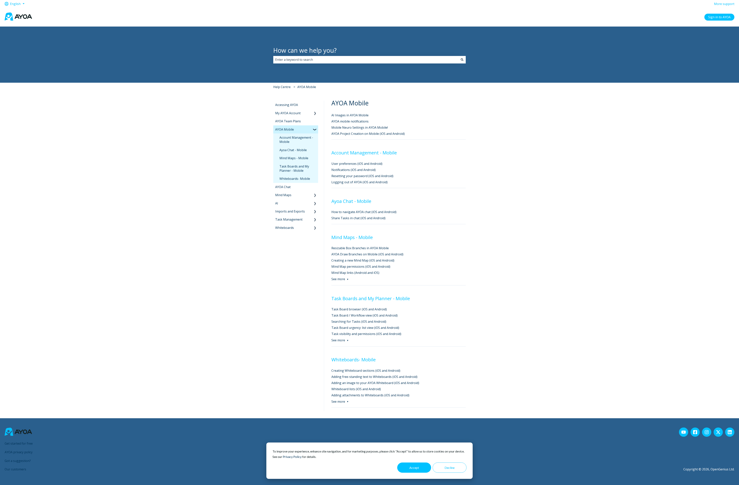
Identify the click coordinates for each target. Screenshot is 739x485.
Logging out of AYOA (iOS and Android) (359, 182)
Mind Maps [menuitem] (283, 195)
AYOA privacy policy (19, 452)
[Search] (462, 59)
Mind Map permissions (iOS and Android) (360, 266)
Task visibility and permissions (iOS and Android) (366, 334)
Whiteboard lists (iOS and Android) (356, 389)
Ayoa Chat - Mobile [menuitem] (293, 150)
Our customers (15, 469)
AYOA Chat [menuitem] (283, 187)
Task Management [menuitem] (289, 219)
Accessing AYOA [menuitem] (286, 105)
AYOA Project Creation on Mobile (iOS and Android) (368, 134)
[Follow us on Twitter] (718, 432)
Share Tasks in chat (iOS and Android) (358, 218)
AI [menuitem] (276, 203)
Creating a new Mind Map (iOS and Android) (362, 260)
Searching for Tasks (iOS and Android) (358, 321)
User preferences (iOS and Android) (356, 164)
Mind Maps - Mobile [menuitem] (293, 158)
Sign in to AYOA (719, 17)
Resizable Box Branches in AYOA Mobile (360, 248)
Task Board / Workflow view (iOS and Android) (364, 315)
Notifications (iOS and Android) (353, 170)
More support (724, 4)
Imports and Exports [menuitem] (290, 211)
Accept (414, 467)
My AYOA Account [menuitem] (288, 113)
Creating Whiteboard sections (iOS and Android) (365, 370)
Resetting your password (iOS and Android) (362, 176)
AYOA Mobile (306, 87)
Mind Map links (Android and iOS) (355, 273)
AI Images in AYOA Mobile (350, 115)
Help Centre (282, 87)
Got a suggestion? (18, 461)
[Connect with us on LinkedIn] (729, 432)
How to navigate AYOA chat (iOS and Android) (363, 212)
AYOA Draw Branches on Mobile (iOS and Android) (367, 254)
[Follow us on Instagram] (706, 432)
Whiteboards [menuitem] (284, 228)
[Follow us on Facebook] (695, 432)
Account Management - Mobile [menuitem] (296, 139)
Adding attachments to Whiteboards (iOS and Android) (370, 395)
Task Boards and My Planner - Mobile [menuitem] (294, 168)
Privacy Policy (292, 456)
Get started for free (19, 443)
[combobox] (365, 59)
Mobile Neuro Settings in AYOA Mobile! (359, 127)
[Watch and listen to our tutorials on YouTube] (683, 432)
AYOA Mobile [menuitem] (284, 129)
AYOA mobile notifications (350, 121)
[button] (315, 113)
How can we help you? (305, 50)
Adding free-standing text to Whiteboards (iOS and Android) (374, 377)
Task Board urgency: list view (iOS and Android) (365, 328)
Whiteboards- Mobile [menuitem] (294, 179)
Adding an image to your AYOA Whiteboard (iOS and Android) (375, 383)
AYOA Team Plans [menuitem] (288, 121)
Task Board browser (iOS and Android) (359, 309)
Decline (450, 467)
